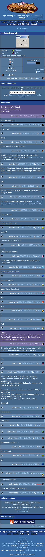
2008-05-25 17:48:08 (29, 447)
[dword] (43, 425)
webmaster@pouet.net (34, 550)
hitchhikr (38, 177)
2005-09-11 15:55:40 (26, 236)
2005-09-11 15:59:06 (28, 245)
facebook (12, 95)
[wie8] (43, 416)
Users (33, 22)
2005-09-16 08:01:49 (27, 344)
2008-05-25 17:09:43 (25, 438)
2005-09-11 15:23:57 (27, 219)
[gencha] (43, 236)
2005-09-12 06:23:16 (25, 302)
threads (23, 97)
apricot (38, 267)
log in (34, 526)
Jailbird (38, 197)
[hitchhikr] (43, 177)
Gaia (39, 245)
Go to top (22, 538)
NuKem (38, 302)
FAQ (27, 24)
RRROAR (37, 432)
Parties (26, 22)
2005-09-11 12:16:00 (29, 186)
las (40, 133)
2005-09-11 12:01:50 (26, 164)
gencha (38, 236)
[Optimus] (43, 438)
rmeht (39, 142)
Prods (11, 22)
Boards (40, 22)
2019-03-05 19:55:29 (26, 484)
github (22, 552)
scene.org (5, 546)
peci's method (34, 157)
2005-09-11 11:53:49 (27, 142)
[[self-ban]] (43, 372)
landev (39, 493)
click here (25, 509)
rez (40, 455)
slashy (39, 228)
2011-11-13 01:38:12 (29, 455)
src (40, 447)
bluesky (38, 95)
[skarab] (43, 484)
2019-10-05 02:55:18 (26, 493)
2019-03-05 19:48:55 (23, 473)
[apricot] (43, 267)
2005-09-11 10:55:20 (29, 133)
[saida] (43, 256)
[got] (43, 363)
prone (39, 219)
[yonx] (43, 311)
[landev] (43, 493)
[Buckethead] (43, 319)
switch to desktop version (22, 541)
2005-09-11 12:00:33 (28, 151)
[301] (43, 407)
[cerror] (43, 293)
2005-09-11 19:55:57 (25, 284)
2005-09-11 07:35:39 (27, 116)
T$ (40, 464)
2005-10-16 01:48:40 (24, 372)
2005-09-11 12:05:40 (25, 177)
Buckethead (37, 319)
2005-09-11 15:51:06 (26, 228)
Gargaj (39, 164)
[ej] (40, 186)
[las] (43, 133)
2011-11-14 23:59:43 (29, 464)
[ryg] (43, 276)
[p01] (43, 151)
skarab (38, 484)
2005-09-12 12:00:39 (22, 319)
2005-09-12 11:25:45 (27, 311)
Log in (4, 22)
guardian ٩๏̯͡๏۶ (38, 473)
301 (40, 407)
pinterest (25, 95)
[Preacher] (43, 284)
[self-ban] (38, 372)
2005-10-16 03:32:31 (28, 407)
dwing (6, 75)
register (41, 526)
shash (39, 328)
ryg (40, 276)
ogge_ (39, 125)
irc (27, 548)
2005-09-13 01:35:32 (27, 328)
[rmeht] (43, 142)
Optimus (38, 438)
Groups (18, 22)
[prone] (43, 219)
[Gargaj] (43, 164)
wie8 (39, 416)
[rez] (43, 455)
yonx (39, 311)
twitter (19, 95)
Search (16, 24)
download (40, 69)
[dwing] (3, 75)
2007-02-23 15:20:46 (27, 425)
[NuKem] (43, 302)
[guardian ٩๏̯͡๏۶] (43, 475)
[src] (43, 447)
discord (19, 548)
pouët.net (4, 543)
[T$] (43, 464)
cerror (39, 293)
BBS (22, 24)
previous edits (22, 511)
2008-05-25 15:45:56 (24, 432)
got (40, 363)
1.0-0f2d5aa (13, 543)
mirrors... (40, 71)
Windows (17, 50)
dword (39, 425)
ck (15, 16)
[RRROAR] (43, 432)
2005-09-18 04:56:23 (29, 363)
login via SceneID (26, 522)
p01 (40, 151)
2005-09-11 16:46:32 (26, 267)
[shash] (43, 328)
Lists (9, 24)
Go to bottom (22, 29)
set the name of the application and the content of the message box (22, 202)
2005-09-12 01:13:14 (27, 293)
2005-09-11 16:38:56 (27, 256)
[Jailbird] (43, 197)
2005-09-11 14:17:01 (26, 197)
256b (15, 53)
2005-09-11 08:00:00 (27, 125)
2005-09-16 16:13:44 (26, 355)
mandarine (31, 543)
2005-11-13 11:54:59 (28, 416)
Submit (34, 24)
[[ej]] (43, 186)
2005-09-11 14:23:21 (28, 210)
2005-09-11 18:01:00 (29, 276)
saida (39, 256)
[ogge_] (43, 125)
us (33, 16)
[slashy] (43, 228)
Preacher (38, 284)
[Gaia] (43, 245)
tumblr (32, 95)
